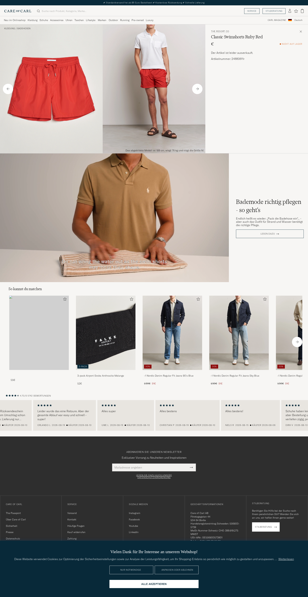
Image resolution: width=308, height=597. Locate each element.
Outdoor (113, 20)
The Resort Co (220, 31)
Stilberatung (274, 11)
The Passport (13, 513)
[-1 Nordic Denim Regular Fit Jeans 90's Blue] (172, 372)
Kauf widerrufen (76, 532)
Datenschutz (13, 538)
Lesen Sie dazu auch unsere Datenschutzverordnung (154, 476)
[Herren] (39, 333)
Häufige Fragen (75, 525)
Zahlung (71, 538)
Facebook (134, 519)
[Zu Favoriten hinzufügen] (64, 300)
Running (124, 20)
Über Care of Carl (16, 519)
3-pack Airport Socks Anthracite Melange (100, 375)
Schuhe (44, 20)
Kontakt (71, 519)
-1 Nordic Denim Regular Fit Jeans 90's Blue (168, 375)
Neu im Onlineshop (14, 20)
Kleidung (32, 20)
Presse (9, 532)
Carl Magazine (277, 20)
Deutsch (298, 20)
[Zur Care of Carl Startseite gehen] (17, 11)
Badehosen (23, 28)
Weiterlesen (286, 559)
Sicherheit (11, 525)
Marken (102, 20)
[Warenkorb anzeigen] (302, 10)
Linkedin (133, 532)
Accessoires (56, 20)
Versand (72, 513)
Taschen (79, 20)
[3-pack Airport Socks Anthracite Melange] (105, 372)
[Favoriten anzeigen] (296, 11)
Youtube (133, 525)
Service (251, 11)
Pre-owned (138, 20)
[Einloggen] (290, 11)
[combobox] (298, 20)
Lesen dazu (268, 234)
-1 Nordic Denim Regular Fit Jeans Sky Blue (235, 375)
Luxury (149, 20)
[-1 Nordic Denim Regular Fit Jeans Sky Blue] (239, 372)
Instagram (134, 513)
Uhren (69, 20)
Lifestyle (90, 20)
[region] (154, 415)
